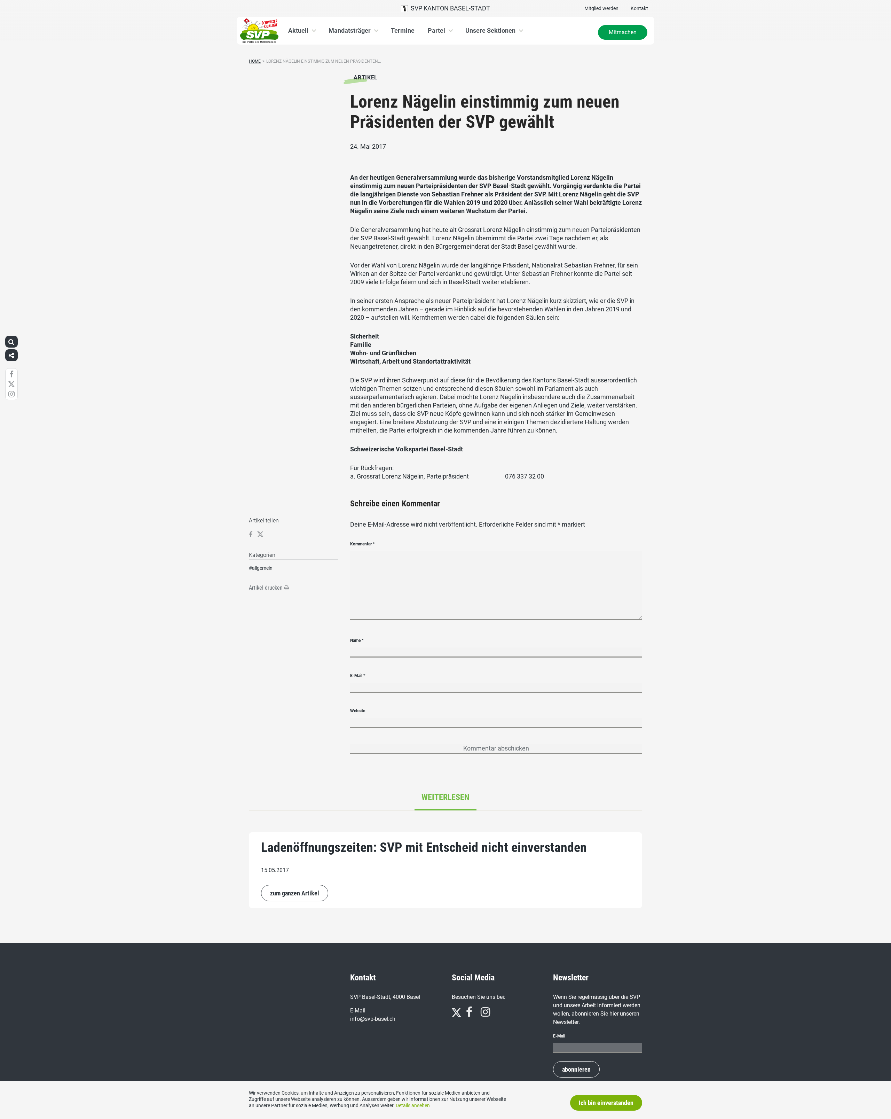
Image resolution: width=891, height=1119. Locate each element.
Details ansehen (413, 1105)
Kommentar (362, 544)
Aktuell (298, 30)
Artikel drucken (266, 587)
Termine (403, 30)
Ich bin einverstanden (606, 1102)
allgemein (262, 568)
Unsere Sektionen (490, 30)
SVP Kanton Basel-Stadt (449, 8)
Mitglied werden (601, 8)
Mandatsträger (350, 30)
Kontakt (639, 8)
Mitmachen (623, 32)
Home (255, 61)
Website (357, 710)
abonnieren (576, 1069)
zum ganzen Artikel (294, 893)
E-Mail (357, 675)
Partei (436, 30)
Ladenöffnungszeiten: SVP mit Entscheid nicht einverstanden (424, 847)
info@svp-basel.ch (372, 1019)
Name (356, 640)
